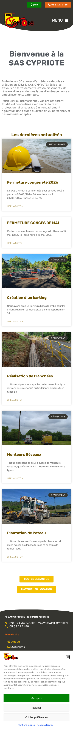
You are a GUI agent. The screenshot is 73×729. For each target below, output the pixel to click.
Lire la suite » (15, 206)
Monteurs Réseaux (24, 454)
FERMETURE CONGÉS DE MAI (33, 223)
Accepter (36, 698)
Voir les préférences (36, 717)
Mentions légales (26, 725)
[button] (67, 657)
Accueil (16, 641)
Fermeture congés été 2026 (32, 182)
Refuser (36, 707)
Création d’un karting (27, 297)
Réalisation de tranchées (30, 376)
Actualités (18, 647)
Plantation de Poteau (26, 533)
